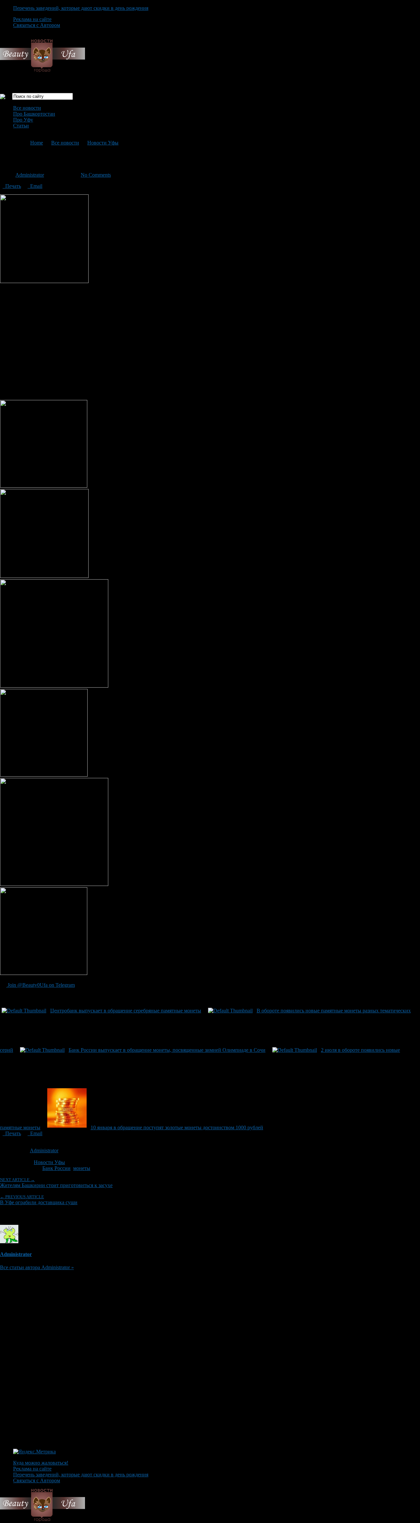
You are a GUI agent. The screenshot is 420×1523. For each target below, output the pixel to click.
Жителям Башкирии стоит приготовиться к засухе (56, 1182)
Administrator (29, 175)
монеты (81, 1168)
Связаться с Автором (36, 25)
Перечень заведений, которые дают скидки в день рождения (80, 8)
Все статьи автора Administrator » (37, 1267)
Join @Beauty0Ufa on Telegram (40, 985)
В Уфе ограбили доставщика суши (38, 1199)
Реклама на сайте (32, 19)
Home (36, 142)
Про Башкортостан (34, 114)
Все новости (27, 108)
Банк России (56, 1168)
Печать (12, 186)
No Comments (96, 175)
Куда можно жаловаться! (40, 1463)
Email (35, 186)
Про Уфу (23, 119)
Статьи (21, 125)
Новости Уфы (102, 142)
